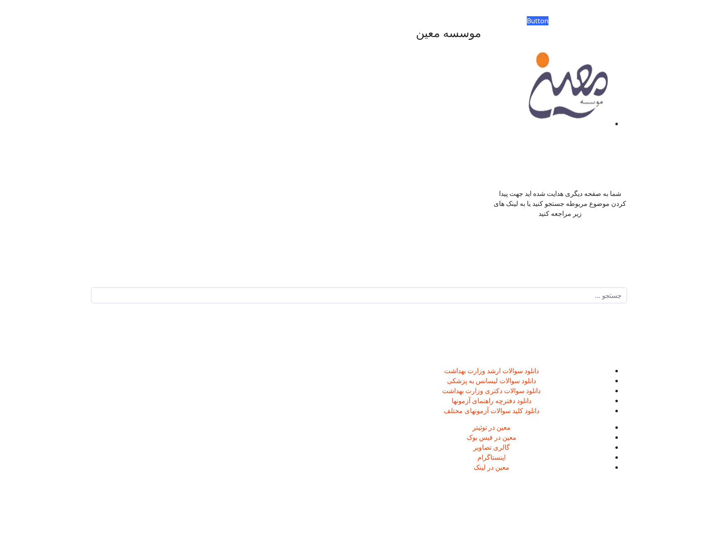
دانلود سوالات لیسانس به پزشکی (491, 380)
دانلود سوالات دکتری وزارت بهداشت (491, 390)
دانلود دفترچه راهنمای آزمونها (491, 400)
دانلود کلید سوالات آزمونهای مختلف (491, 410)
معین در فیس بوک (491, 437)
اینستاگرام (491, 457)
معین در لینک (491, 467)
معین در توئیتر (491, 427)
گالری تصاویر (491, 447)
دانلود (531, 370)
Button (537, 20)
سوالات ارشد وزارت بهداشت (483, 370)
